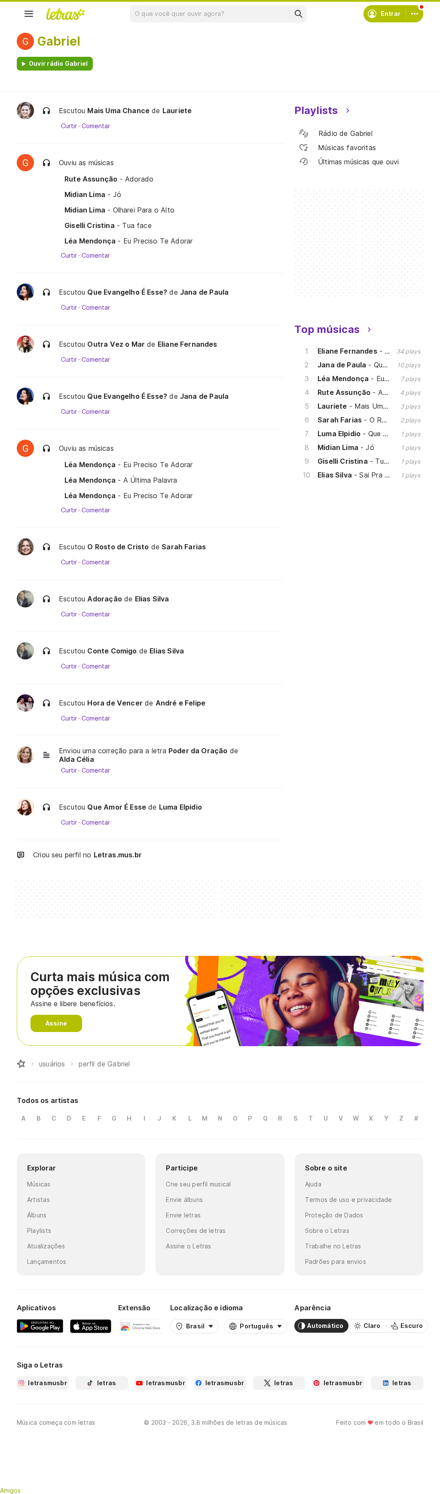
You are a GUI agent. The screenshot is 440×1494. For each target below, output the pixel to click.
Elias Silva (152, 599)
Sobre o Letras (327, 1230)
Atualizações (46, 1246)
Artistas (38, 1199)
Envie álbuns (184, 1199)
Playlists (39, 1230)
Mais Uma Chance (118, 110)
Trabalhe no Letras (333, 1246)
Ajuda (313, 1184)
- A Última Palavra (120, 480)
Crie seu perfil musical (198, 1184)
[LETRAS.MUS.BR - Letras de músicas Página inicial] (65, 13)
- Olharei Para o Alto (119, 210)
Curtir (69, 126)
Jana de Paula (204, 292)
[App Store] (90, 1326)
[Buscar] (298, 13)
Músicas (39, 1184)
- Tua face (108, 225)
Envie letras (183, 1215)
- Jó (92, 194)
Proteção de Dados (334, 1215)
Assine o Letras (188, 1246)
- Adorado (108, 179)
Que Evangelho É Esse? (127, 292)
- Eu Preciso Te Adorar (128, 241)
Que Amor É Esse (116, 807)
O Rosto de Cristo (118, 546)
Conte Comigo (112, 651)
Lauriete (177, 110)
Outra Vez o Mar (116, 344)
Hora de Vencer (115, 703)
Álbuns (36, 1215)
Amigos (10, 1490)
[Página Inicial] (21, 1064)
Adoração (104, 599)
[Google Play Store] (40, 1326)
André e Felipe (181, 703)
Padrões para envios (335, 1261)
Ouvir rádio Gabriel (58, 63)
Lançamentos (46, 1261)
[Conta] (414, 13)
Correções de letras (196, 1230)
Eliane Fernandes (187, 344)
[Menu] (29, 13)
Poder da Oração (198, 750)
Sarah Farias (184, 546)
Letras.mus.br (118, 854)
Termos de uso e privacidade (348, 1199)
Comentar (96, 126)
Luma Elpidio (180, 807)
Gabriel (58, 41)
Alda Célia (76, 759)
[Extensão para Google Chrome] (140, 1326)
